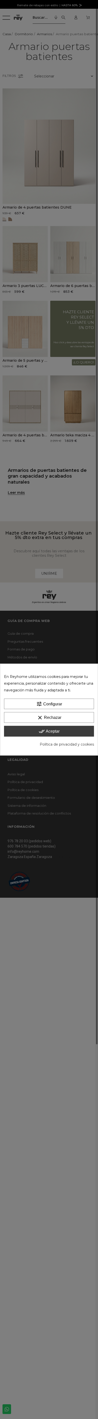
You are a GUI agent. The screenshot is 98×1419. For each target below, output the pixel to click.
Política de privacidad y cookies (67, 744)
